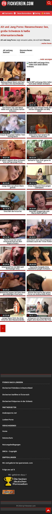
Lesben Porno (8, 420)
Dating (37, 13)
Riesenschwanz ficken (26, 51)
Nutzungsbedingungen (11, 445)
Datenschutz (7, 438)
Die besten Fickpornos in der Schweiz (17, 401)
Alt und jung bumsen (7, 51)
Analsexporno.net (9, 413)
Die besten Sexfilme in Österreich (15, 395)
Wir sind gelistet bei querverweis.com (17, 463)
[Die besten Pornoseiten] (16, 486)
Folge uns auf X (8, 470)
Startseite (8, 13)
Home (4, 431)
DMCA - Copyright (9, 451)
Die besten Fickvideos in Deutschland (17, 388)
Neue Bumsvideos (24, 13)
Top (48, 510)
